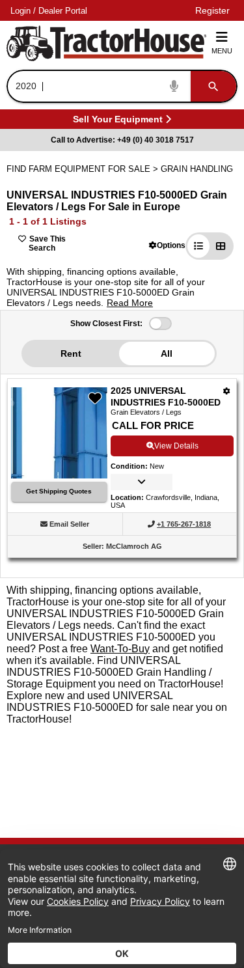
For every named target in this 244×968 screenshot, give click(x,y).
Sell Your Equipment (118, 121)
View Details (176, 445)
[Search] (213, 86)
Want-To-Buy (120, 648)
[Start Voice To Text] (174, 86)
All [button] (166, 353)
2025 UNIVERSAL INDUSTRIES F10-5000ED (166, 396)
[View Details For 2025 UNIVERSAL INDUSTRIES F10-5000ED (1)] (59, 474)
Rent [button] (71, 353)
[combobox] (120, 86)
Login (20, 11)
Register (212, 10)
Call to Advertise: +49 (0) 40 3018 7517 (122, 140)
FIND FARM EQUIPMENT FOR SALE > (84, 169)
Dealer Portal (62, 11)
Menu (221, 51)
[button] (167, 245)
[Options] (226, 390)
